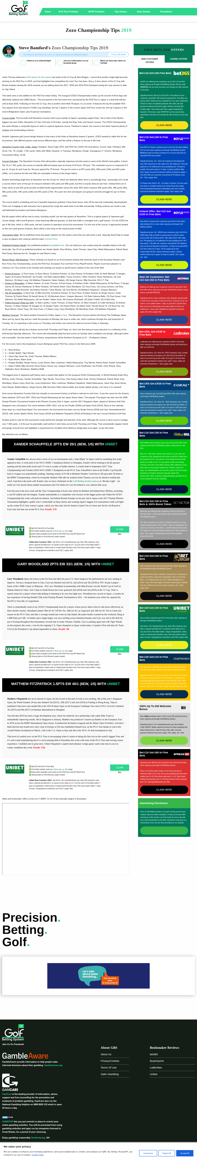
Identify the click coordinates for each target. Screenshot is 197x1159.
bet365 (154, 1054)
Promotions (166, 11)
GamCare (7, 1094)
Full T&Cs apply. (173, 479)
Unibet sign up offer (60, 531)
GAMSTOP (7, 1121)
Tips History (121, 11)
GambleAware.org (53, 1065)
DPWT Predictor (96, 11)
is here (64, 315)
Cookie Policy (38, 1155)
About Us (106, 1054)
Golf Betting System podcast (86, 481)
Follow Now (118, 54)
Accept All (184, 1153)
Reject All (167, 1153)
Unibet (153, 1074)
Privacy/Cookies (110, 1061)
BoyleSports (157, 1061)
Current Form (51, 239)
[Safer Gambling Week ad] (98, 975)
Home (48, 11)
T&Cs (119, 534)
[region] (98, 1150)
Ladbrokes (156, 1067)
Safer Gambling (110, 1074)
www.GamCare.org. (147, 481)
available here (57, 245)
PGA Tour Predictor (69, 11)
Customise (148, 1153)
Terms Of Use (109, 1067)
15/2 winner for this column (39, 77)
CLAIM (119, 529)
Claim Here (164, 125)
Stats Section (144, 11)
